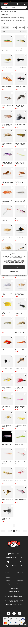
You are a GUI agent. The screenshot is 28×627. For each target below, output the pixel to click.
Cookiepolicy (19, 262)
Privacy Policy (8, 262)
